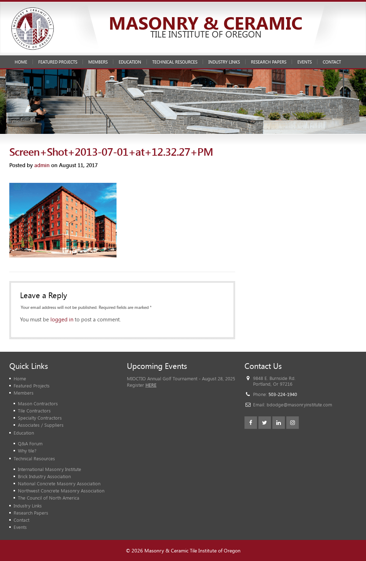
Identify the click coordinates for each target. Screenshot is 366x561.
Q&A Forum (30, 443)
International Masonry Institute (49, 469)
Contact (332, 62)
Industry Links (224, 62)
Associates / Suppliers (41, 425)
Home (21, 62)
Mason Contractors (38, 403)
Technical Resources (174, 62)
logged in (61, 319)
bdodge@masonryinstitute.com (299, 404)
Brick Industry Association (44, 476)
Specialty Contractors (40, 418)
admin (42, 165)
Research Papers (268, 62)
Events (304, 62)
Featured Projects (57, 62)
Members (98, 62)
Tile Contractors (34, 410)
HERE (151, 385)
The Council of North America (48, 498)
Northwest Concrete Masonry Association (61, 490)
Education (130, 62)
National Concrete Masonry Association (59, 483)
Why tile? (27, 450)
